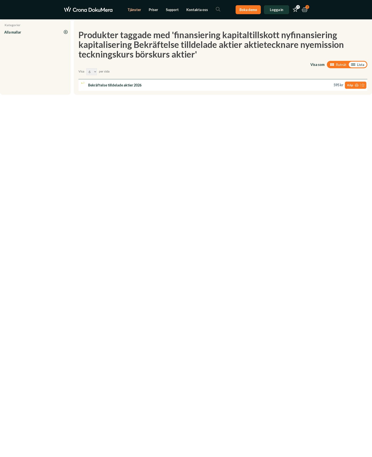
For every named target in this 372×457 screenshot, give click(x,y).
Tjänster (134, 10)
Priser (153, 10)
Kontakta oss (197, 10)
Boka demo (248, 10)
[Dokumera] (88, 10)
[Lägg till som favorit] (363, 85)
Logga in (276, 10)
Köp (350, 85)
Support (172, 10)
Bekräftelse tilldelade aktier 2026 (114, 85)
